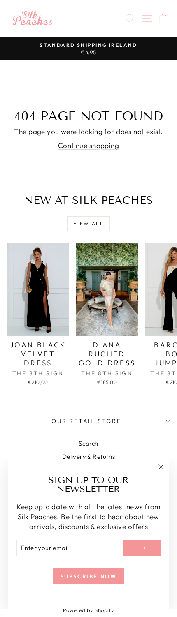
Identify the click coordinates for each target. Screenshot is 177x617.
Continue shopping (88, 145)
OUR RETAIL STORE (86, 421)
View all (88, 223)
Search (88, 443)
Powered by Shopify (88, 610)
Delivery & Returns (88, 456)
